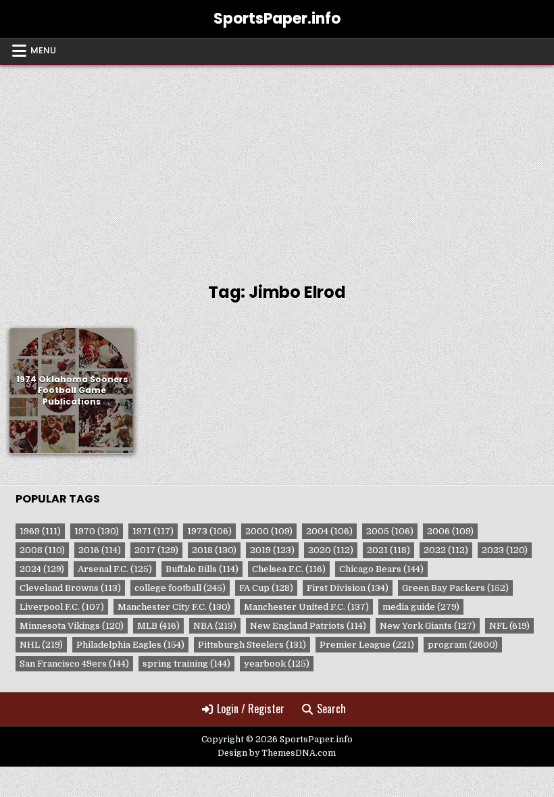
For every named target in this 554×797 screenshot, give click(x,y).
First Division (347, 588)
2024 (42, 569)
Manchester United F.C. (306, 607)
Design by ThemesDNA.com (277, 753)
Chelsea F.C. (289, 569)
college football (180, 588)
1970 (96, 531)
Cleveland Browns (70, 588)
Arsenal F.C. (115, 569)
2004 (329, 531)
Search (331, 708)
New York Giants (428, 626)
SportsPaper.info (277, 18)
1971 (153, 531)
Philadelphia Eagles (130, 645)
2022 (446, 550)
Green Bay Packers (455, 588)
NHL (41, 645)
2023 (505, 550)
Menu (43, 50)
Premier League (367, 645)
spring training (186, 664)
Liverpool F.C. (62, 607)
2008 (42, 550)
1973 (209, 531)
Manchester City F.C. (174, 607)
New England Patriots (308, 626)
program (463, 645)
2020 (330, 550)
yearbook (276, 664)
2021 (388, 550)
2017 (156, 550)
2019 (272, 550)
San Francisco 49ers (74, 664)
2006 (450, 531)
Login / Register (250, 708)
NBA (214, 626)
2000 (269, 531)
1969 (40, 531)
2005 (389, 531)
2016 (99, 550)
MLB (158, 626)
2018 (214, 550)
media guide (420, 607)
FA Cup (266, 588)
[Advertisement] (277, 166)
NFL (509, 626)
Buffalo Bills (202, 569)
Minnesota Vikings (72, 626)
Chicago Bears (381, 569)
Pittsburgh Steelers (252, 645)
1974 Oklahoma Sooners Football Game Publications (72, 390)
